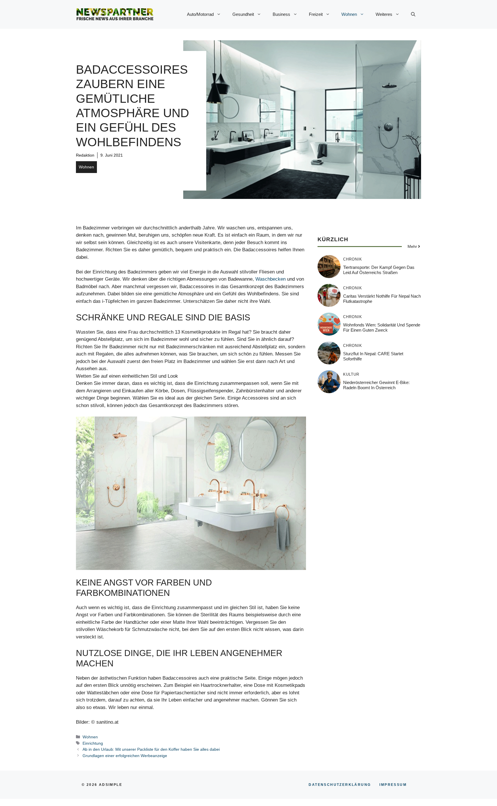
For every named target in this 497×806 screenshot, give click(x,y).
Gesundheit (243, 14)
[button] (413, 14)
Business (281, 14)
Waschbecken (270, 279)
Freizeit (316, 14)
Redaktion (85, 155)
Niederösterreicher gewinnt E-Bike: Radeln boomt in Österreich (376, 385)
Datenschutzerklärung (340, 785)
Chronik (352, 259)
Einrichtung (93, 743)
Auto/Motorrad (200, 14)
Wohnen (349, 14)
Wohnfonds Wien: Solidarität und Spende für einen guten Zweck (381, 327)
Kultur (351, 374)
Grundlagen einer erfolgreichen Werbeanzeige (125, 755)
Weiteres (384, 14)
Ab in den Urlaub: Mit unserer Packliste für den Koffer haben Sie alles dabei (151, 749)
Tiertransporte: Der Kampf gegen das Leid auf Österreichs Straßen (378, 270)
